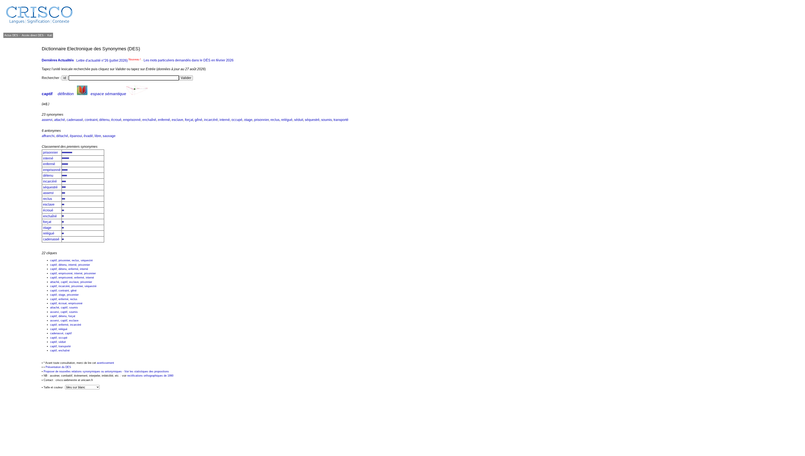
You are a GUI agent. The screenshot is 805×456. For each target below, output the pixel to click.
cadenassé (75, 120)
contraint (91, 120)
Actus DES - (12, 35)
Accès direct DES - (33, 35)
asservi (47, 120)
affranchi (48, 136)
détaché (62, 136)
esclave (177, 120)
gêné (198, 120)
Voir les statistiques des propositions (146, 371)
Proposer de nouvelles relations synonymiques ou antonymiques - (84, 371)
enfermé (164, 120)
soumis (326, 120)
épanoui (76, 136)
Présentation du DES (58, 367)
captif (47, 94)
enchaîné (149, 120)
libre (98, 136)
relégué (286, 120)
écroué (116, 120)
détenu (104, 120)
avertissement (105, 362)
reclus (274, 120)
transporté (341, 120)
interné (224, 120)
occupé (236, 120)
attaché (59, 120)
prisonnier (261, 120)
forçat (189, 120)
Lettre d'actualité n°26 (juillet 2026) (109, 60)
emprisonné (132, 120)
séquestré (312, 120)
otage (248, 120)
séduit (298, 120)
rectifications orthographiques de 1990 (150, 375)
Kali (49, 35)
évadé (88, 136)
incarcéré (211, 120)
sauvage (109, 136)
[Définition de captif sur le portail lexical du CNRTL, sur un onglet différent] (82, 94)
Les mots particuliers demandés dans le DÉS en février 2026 (189, 60)
